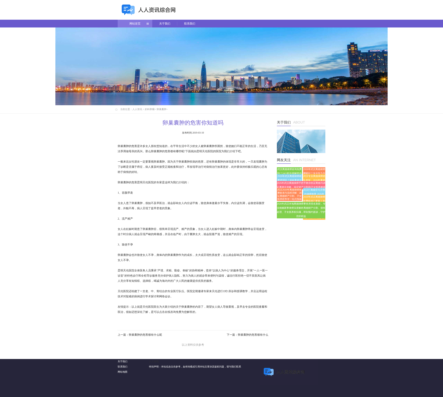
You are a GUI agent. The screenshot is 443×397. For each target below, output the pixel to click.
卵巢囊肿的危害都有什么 (253, 334)
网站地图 (122, 372)
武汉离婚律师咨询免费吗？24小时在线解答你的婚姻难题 (289, 173)
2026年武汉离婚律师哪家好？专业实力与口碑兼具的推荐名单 (314, 173)
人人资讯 (137, 109)
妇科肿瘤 (150, 109)
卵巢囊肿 (161, 109)
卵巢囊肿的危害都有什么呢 (145, 334)
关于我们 (164, 23)
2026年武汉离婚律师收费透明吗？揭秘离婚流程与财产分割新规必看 (289, 180)
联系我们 (189, 23)
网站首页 (135, 23)
